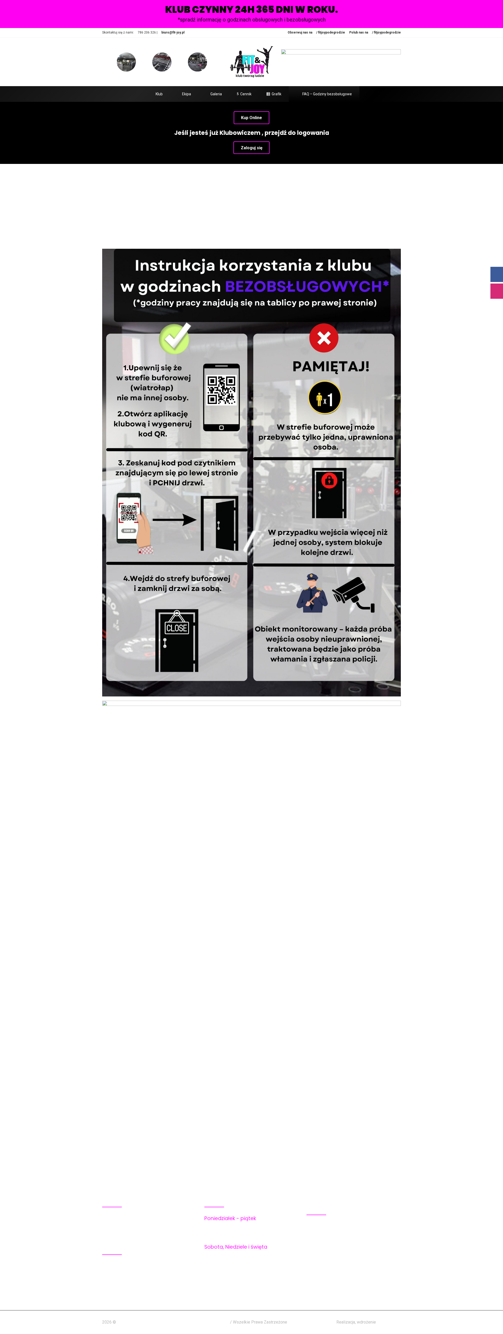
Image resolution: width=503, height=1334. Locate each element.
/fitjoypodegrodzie (173, 1273)
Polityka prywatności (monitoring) (350, 1240)
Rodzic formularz (334, 1281)
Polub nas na (375, 32)
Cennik (246, 94)
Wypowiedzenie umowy (340, 1254)
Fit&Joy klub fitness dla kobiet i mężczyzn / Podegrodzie (173, 1322)
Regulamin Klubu (333, 1226)
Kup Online (251, 117)
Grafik (276, 94)
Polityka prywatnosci (337, 1233)
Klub (159, 94)
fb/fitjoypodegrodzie (145, 1266)
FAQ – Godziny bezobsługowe (327, 94)
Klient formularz (333, 1274)
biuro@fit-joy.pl (172, 32)
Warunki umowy (332, 1247)
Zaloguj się (252, 147)
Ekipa (186, 94)
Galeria (216, 94)
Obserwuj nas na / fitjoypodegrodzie (316, 32)
